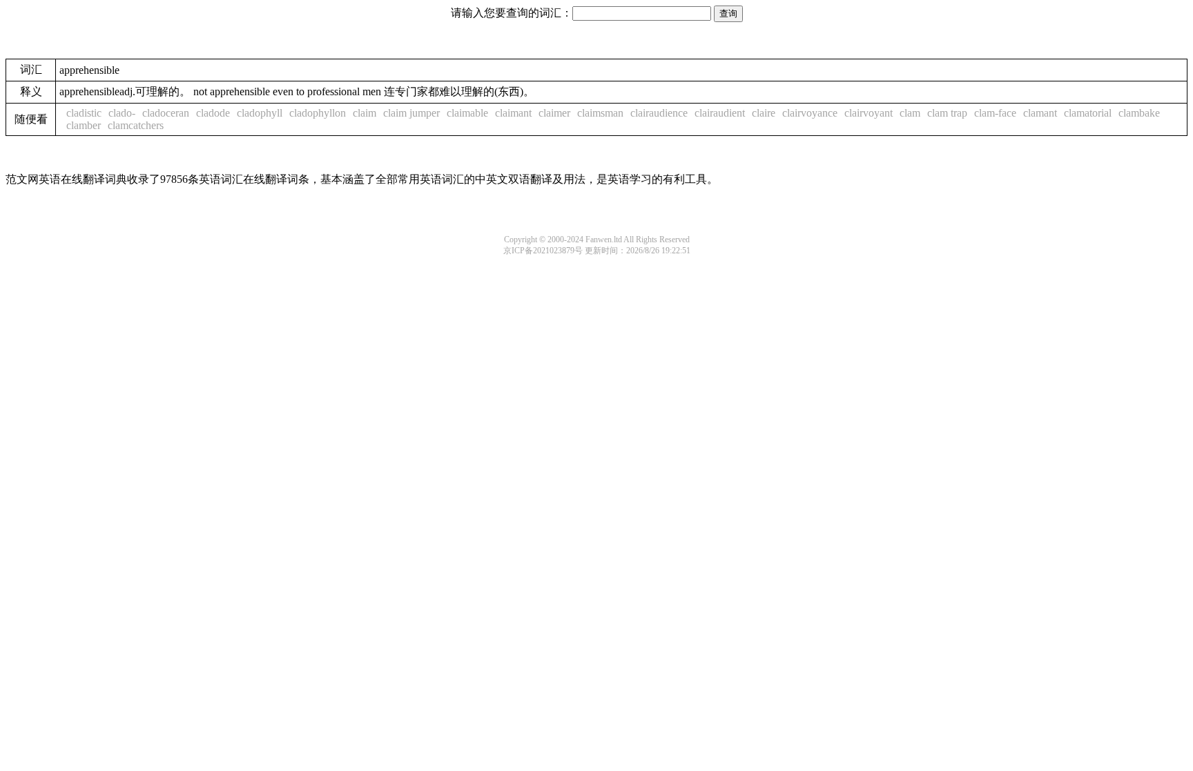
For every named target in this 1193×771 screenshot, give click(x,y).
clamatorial (1088, 113)
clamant (1040, 113)
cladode (213, 113)
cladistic (83, 113)
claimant (513, 113)
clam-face (995, 113)
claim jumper (411, 113)
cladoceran (165, 113)
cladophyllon (317, 113)
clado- (121, 113)
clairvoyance (809, 113)
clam (910, 113)
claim (364, 113)
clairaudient (720, 113)
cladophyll (259, 113)
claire (763, 113)
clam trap (947, 113)
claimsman (600, 113)
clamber (83, 125)
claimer (554, 113)
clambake (1139, 113)
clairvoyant (868, 113)
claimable (467, 113)
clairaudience (659, 113)
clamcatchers (136, 125)
